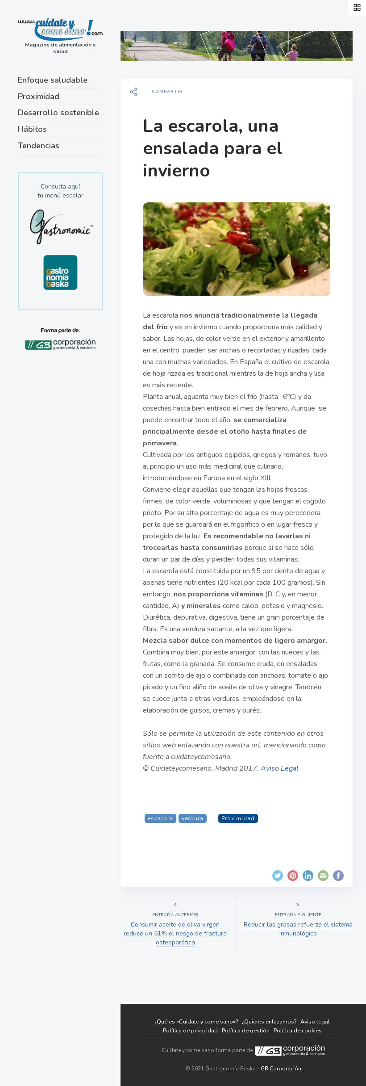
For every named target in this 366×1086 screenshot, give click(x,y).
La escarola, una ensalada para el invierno (213, 148)
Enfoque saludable (52, 80)
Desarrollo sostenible (58, 112)
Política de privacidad (190, 1030)
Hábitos (32, 129)
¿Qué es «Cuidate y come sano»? (196, 1021)
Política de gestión (246, 1030)
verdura (193, 818)
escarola (160, 818)
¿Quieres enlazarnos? (269, 1021)
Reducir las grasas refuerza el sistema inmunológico (298, 929)
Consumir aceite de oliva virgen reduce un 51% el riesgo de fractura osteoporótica (175, 933)
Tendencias (38, 145)
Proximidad (38, 96)
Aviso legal (315, 1021)
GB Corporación (281, 1068)
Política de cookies (298, 1030)
